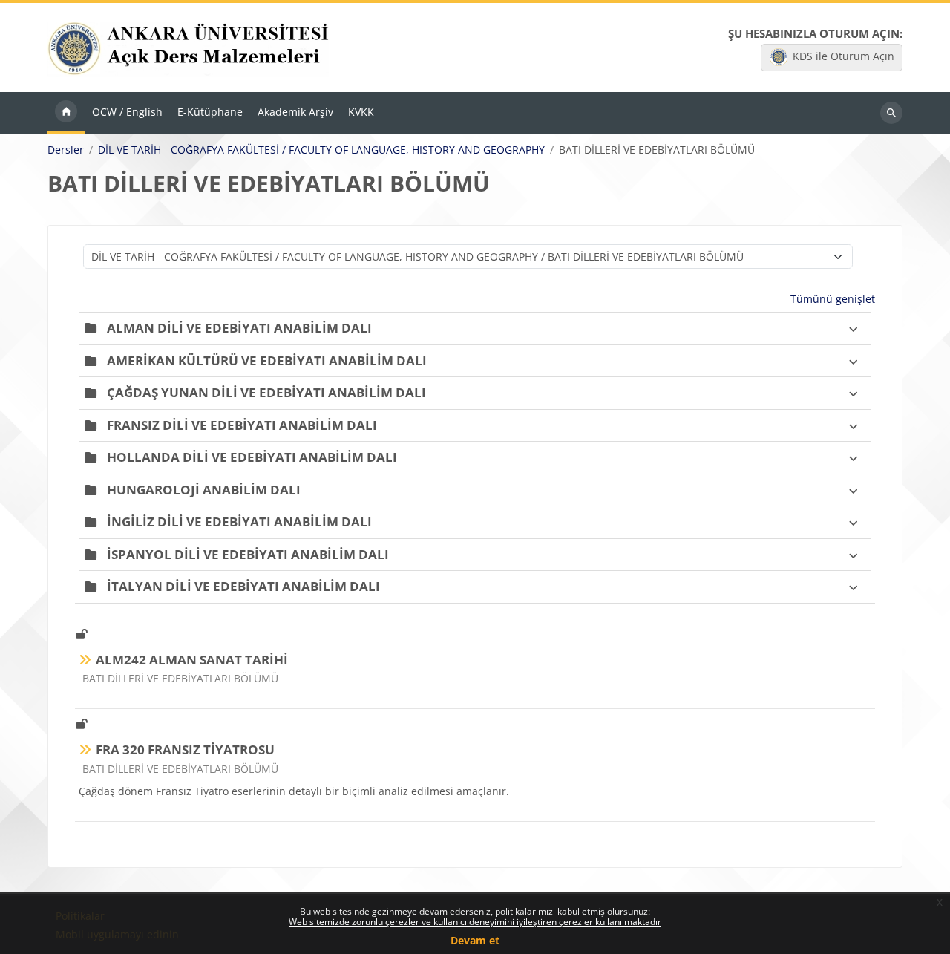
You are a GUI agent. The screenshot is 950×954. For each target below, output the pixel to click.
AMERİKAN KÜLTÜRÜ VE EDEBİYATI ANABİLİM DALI (267, 360)
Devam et (475, 940)
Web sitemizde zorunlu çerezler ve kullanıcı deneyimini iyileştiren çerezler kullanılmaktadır (475, 921)
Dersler (66, 150)
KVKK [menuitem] (361, 112)
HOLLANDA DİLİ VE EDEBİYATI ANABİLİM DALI (252, 456)
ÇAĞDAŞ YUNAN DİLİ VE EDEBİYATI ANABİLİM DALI (266, 392)
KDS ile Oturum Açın (843, 56)
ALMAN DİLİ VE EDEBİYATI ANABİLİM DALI (239, 327)
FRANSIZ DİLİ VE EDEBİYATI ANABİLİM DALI (242, 425)
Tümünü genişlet (832, 299)
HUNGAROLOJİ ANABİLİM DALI (204, 489)
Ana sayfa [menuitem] (66, 113)
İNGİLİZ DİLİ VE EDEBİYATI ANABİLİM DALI (239, 521)
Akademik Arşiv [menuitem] (295, 112)
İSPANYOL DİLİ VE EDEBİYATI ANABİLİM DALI (248, 554)
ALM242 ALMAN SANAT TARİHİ (192, 659)
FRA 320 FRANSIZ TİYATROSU (185, 749)
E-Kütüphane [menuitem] (210, 112)
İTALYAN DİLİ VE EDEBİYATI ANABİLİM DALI (243, 586)
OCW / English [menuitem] (127, 112)
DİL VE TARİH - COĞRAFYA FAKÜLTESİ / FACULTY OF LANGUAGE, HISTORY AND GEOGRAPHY (321, 150)
